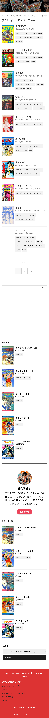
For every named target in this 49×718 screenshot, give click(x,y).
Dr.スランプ (20, 26)
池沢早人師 (41, 210)
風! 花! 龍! (20, 138)
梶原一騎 (39, 76)
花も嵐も (19, 72)
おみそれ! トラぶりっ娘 (26, 347)
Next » (24, 262)
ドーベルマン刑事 (23, 49)
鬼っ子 (18, 207)
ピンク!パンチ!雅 (23, 116)
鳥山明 (31, 29)
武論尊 (37, 53)
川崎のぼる (32, 76)
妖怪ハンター (21, 96)
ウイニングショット (24, 370)
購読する (10, 657)
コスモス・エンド (23, 393)
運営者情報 (24, 511)
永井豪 (31, 233)
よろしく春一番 (22, 417)
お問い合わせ (26, 676)
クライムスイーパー (24, 185)
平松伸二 (31, 53)
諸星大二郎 (32, 100)
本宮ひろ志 (32, 165)
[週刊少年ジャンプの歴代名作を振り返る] (24, 6)
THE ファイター (22, 441)
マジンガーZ (21, 230)
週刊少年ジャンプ (10, 686)
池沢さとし (32, 142)
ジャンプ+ (6, 689)
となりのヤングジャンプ (13, 693)
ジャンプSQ (7, 696)
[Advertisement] (24, 315)
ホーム (6, 673)
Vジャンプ (6, 700)
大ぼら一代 (20, 162)
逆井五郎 (37, 119)
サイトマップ (26, 673)
